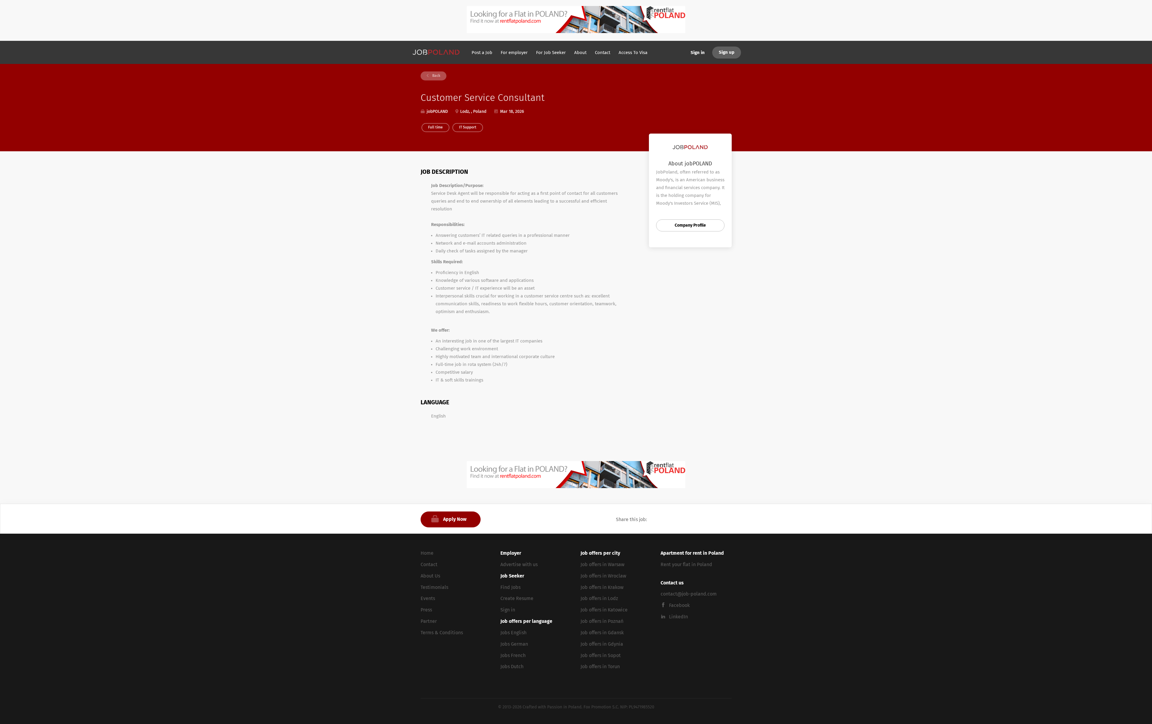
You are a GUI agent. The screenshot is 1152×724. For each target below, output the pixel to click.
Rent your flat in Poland (686, 564)
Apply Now (454, 519)
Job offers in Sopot (600, 655)
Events (428, 598)
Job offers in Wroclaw (603, 576)
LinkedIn (678, 616)
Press (426, 610)
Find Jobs (510, 587)
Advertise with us (519, 564)
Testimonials (434, 587)
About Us (430, 576)
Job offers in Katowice (604, 610)
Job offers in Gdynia (601, 644)
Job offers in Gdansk (602, 632)
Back (435, 76)
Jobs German (514, 644)
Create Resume (516, 598)
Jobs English (513, 632)
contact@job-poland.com (689, 594)
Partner (429, 621)
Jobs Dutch (512, 666)
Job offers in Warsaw (602, 564)
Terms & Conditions (442, 632)
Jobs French (513, 655)
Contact (429, 564)
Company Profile (690, 225)
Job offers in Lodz (599, 598)
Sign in (698, 52)
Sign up (726, 52)
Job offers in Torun (600, 666)
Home (427, 553)
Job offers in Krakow (601, 587)
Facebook (679, 605)
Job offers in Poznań (601, 621)
